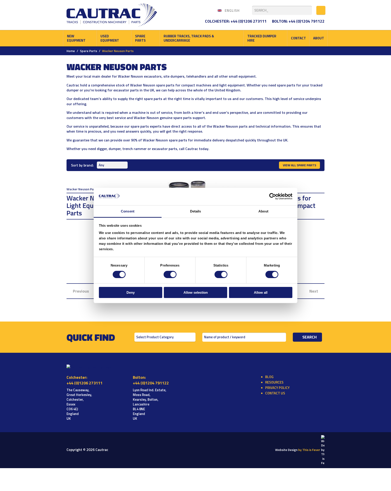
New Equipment (76, 38)
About (318, 38)
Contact (298, 38)
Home (71, 50)
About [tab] (263, 211)
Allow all (260, 292)
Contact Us (275, 393)
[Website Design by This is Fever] (322, 449)
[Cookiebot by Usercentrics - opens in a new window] (272, 196)
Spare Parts (140, 38)
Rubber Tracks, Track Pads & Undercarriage (189, 38)
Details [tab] (195, 211)
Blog (269, 376)
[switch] (170, 274)
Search (309, 337)
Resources (274, 382)
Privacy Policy (277, 387)
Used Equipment (109, 38)
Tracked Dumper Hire (261, 38)
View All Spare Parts (299, 165)
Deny (130, 292)
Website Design (297, 449)
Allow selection (196, 292)
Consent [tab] (127, 211)
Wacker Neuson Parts (82, 189)
